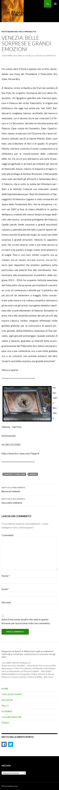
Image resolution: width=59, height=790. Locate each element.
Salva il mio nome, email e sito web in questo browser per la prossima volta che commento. (26, 621)
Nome (6, 575)
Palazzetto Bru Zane (14, 474)
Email (5, 588)
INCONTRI (7, 700)
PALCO (5, 705)
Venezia (33, 474)
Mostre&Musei (10, 31)
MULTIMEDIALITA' (27, 31)
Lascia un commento (45, 55)
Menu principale (55, 4)
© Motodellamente (10, 786)
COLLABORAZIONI (12, 717)
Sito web (6, 602)
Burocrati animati (13, 489)
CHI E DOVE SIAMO (12, 694)
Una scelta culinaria (13, 501)
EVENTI (6, 722)
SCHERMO (7, 711)
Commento (8, 535)
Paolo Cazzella (26, 55)
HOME (5, 688)
